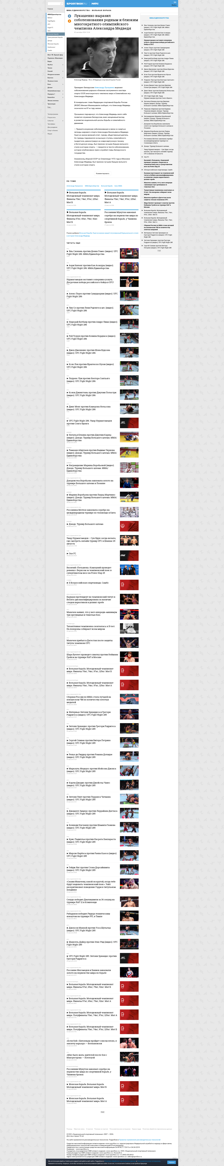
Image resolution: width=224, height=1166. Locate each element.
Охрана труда (136, 1129)
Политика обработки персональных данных (157, 1129)
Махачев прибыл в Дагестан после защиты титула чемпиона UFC (157, 198)
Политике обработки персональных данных (120, 1161)
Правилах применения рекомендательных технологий (139, 1140)
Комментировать (102, 173)
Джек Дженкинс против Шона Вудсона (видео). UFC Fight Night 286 (159, 70)
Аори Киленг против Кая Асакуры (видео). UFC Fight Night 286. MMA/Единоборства (157, 35)
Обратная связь (79, 1129)
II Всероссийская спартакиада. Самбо (158, 170)
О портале (89, 1129)
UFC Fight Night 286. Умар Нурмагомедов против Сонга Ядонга (158, 97)
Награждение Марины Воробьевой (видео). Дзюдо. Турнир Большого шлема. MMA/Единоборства (157, 118)
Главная (50, 9)
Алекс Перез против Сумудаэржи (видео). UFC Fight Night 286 (157, 49)
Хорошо (171, 1162)
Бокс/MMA (118, 186)
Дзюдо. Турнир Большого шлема (156, 146)
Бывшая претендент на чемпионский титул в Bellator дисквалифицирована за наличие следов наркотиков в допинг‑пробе (159, 176)
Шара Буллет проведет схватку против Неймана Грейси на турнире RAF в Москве (159, 205)
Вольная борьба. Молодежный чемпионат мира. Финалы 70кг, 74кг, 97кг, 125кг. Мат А (121, 197)
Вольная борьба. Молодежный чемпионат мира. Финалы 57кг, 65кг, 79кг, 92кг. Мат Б (83, 217)
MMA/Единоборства (54, 14)
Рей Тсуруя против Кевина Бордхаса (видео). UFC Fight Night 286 (158, 65)
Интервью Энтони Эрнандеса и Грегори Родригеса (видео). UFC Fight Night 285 (158, 235)
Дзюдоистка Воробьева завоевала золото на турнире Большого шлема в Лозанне (158, 126)
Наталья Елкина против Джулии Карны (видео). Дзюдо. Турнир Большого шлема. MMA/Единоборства (158, 103)
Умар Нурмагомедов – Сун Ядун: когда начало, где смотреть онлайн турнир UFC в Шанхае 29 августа (158, 151)
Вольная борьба (102, 10)
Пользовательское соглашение (120, 1129)
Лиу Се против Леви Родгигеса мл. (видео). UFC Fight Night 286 (157, 54)
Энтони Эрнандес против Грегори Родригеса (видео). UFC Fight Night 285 (158, 241)
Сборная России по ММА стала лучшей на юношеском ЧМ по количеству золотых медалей (159, 227)
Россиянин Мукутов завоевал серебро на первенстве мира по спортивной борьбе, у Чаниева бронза (121, 217)
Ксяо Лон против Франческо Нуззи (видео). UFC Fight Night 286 (157, 75)
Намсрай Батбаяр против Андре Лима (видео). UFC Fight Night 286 (158, 59)
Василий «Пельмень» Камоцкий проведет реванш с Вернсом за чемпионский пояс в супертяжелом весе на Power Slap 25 (158, 163)
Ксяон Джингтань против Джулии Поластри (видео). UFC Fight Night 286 (158, 86)
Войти (174, 5)
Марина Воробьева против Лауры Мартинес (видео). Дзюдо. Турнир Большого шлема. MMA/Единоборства (158, 133)
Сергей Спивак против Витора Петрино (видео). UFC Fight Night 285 (158, 247)
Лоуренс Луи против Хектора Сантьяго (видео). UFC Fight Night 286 (159, 81)
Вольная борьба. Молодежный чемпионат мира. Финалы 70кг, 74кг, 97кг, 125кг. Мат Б (83, 197)
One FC (146, 157)
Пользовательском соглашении (148, 1161)
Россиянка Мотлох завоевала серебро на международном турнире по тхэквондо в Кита (158, 141)
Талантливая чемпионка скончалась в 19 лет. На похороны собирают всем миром (159, 192)
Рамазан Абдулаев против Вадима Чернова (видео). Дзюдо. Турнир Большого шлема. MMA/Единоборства (158, 111)
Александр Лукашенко (104, 87)
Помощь (69, 1129)
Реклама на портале (101, 1129)
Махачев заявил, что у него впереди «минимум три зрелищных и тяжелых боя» (158, 185)
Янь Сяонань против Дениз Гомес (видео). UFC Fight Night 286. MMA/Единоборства (157, 27)
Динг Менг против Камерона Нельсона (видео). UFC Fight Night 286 (159, 92)
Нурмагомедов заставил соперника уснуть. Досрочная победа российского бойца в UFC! (159, 42)
